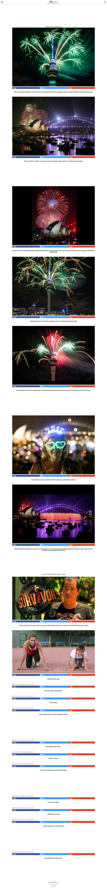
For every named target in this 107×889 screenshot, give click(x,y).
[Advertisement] (52, 838)
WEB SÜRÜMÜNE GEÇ (53, 882)
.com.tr (53, 2)
